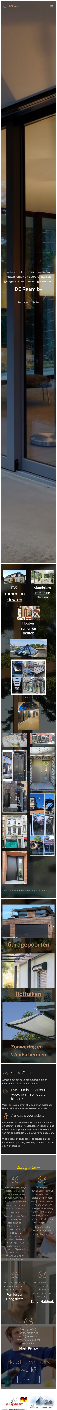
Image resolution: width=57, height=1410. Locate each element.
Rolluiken (28, 993)
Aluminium (42, 588)
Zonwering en (28, 1046)
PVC (14, 588)
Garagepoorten (29, 944)
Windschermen (28, 1054)
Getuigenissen (28, 1168)
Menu (52, 6)
